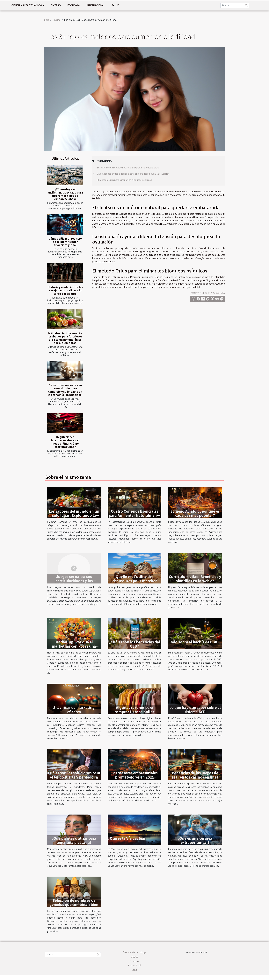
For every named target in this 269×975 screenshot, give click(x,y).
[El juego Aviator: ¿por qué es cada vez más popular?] (195, 502)
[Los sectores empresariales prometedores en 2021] (134, 764)
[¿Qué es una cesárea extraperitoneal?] (195, 829)
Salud (115, 5)
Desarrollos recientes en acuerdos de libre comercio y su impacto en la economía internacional (65, 390)
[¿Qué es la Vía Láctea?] (134, 829)
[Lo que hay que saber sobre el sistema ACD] (195, 698)
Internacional (95, 5)
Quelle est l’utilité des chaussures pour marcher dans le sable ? (134, 580)
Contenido (104, 161)
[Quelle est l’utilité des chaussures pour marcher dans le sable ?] (134, 568)
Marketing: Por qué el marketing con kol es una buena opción (74, 646)
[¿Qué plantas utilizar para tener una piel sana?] (74, 829)
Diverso (56, 5)
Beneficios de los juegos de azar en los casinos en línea (195, 775)
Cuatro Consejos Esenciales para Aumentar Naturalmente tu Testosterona (134, 515)
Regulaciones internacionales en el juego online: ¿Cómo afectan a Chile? (65, 442)
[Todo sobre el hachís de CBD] (195, 633)
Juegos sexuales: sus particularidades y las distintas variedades (74, 580)
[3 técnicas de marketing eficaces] (74, 698)
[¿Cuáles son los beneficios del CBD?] (134, 633)
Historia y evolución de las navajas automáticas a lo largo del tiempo (65, 290)
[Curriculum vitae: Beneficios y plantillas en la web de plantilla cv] (195, 568)
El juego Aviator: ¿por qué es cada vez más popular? (195, 513)
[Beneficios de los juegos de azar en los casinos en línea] (195, 764)
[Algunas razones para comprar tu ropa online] (134, 698)
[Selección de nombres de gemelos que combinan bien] (74, 891)
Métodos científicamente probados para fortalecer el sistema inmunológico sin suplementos (65, 338)
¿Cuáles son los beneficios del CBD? (134, 644)
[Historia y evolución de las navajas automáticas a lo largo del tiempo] (65, 273)
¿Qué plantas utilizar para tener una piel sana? (74, 840)
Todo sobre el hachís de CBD (193, 641)
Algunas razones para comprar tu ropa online (134, 709)
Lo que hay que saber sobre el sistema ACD (195, 709)
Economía (73, 5)
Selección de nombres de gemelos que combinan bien (74, 902)
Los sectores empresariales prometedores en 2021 (134, 775)
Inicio (46, 20)
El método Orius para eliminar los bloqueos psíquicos (124, 180)
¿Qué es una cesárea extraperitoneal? (195, 840)
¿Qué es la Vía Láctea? (127, 838)
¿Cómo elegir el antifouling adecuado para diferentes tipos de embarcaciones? (65, 194)
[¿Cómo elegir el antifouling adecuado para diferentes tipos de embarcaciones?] (65, 175)
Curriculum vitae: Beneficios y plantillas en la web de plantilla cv (195, 580)
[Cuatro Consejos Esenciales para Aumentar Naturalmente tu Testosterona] (134, 502)
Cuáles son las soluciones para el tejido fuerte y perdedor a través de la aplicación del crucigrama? (74, 779)
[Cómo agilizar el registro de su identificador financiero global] (65, 224)
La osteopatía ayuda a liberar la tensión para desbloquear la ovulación (133, 174)
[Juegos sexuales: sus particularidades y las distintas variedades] (74, 568)
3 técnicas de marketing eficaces (74, 709)
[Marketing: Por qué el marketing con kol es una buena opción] (74, 633)
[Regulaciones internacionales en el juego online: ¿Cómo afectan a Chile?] (65, 423)
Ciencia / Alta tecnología (27, 5)
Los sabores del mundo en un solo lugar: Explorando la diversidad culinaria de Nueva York (74, 517)
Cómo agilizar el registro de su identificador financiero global (65, 242)
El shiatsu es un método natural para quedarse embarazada (128, 167)
